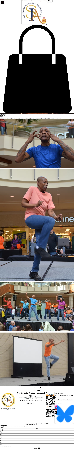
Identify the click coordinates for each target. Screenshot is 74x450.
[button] (37, 69)
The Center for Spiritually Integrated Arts (34, 1)
